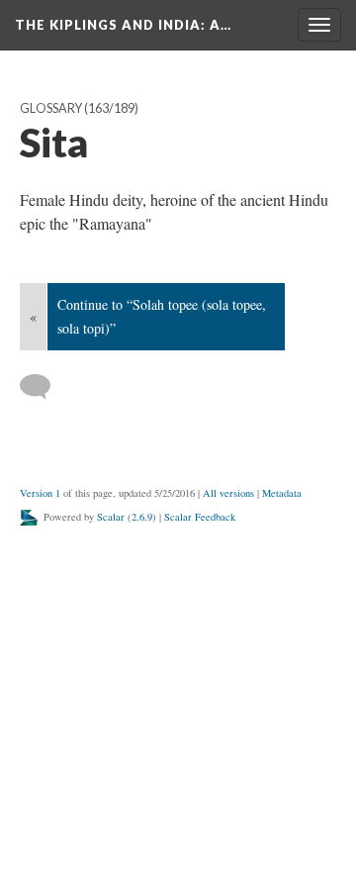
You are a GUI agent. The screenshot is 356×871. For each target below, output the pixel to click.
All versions (228, 493)
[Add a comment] (44, 387)
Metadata (282, 493)
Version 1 (40, 493)
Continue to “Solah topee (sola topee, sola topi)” (161, 316)
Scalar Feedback (199, 517)
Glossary (51, 108)
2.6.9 (142, 517)
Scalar (111, 517)
